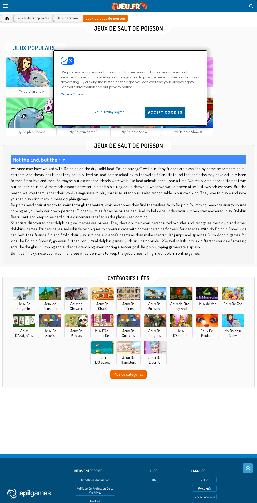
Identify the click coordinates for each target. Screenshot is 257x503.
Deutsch (204, 480)
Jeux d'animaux (67, 18)
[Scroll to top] (248, 468)
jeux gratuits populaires (33, 18)
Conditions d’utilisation (95, 480)
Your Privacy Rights (110, 112)
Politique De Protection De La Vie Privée (95, 490)
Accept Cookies (165, 112)
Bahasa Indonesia (204, 497)
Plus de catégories (128, 374)
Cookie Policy (72, 94)
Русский (204, 488)
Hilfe (154, 480)
